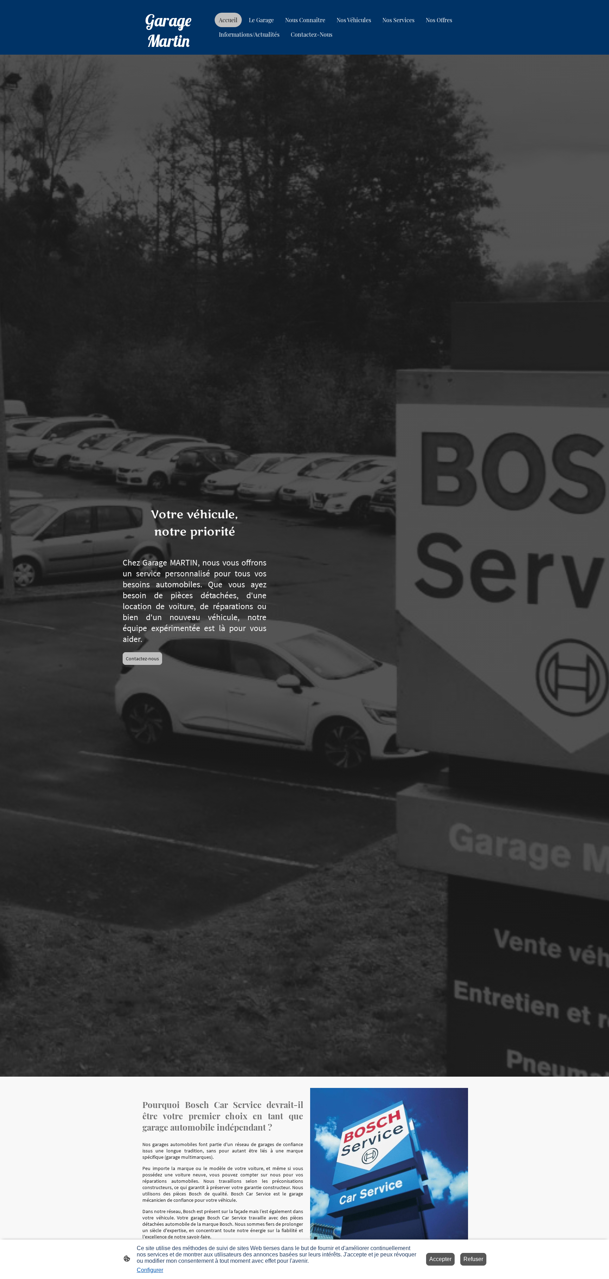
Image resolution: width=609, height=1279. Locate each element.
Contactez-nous (142, 658)
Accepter (440, 1259)
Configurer (150, 1270)
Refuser (473, 1259)
